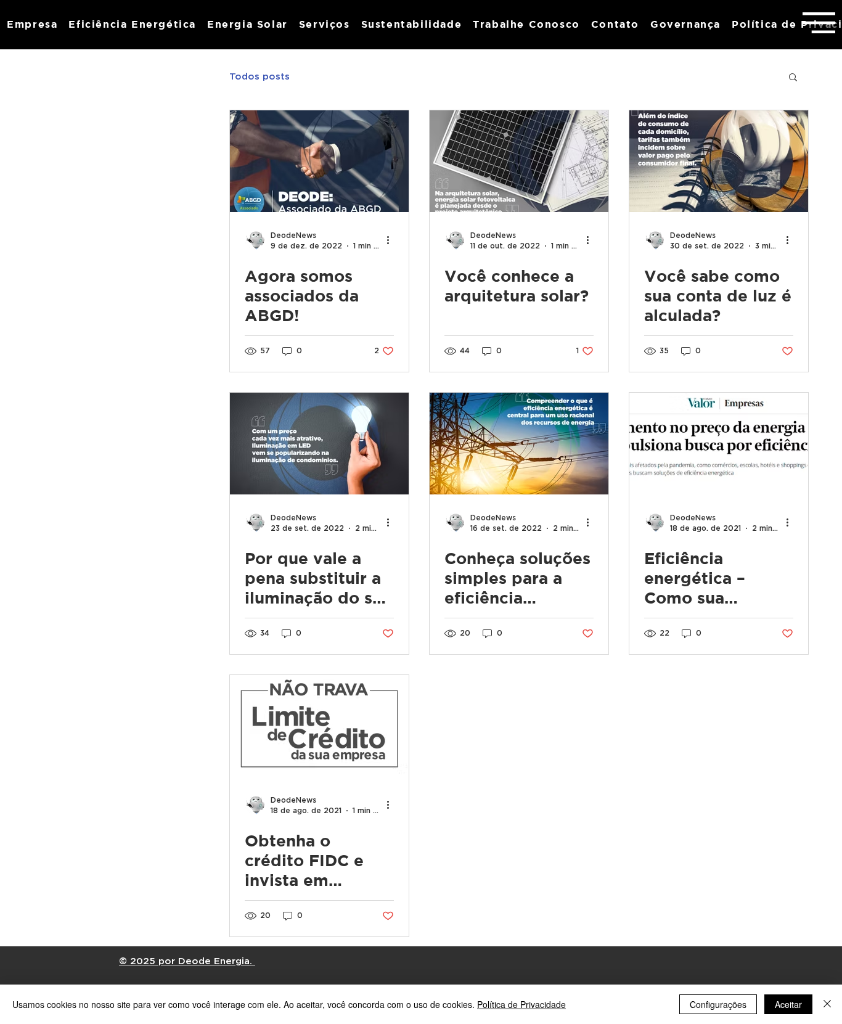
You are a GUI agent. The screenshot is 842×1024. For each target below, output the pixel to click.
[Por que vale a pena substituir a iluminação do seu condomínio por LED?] (319, 443)
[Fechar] (827, 1004)
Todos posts (259, 76)
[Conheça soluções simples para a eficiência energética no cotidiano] (519, 443)
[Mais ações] (392, 239)
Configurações (718, 1004)
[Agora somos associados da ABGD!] (319, 161)
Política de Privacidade (521, 1004)
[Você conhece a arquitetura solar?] (519, 161)
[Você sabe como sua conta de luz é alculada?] (718, 161)
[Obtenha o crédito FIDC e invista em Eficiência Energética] (319, 726)
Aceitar (788, 1004)
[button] (819, 22)
